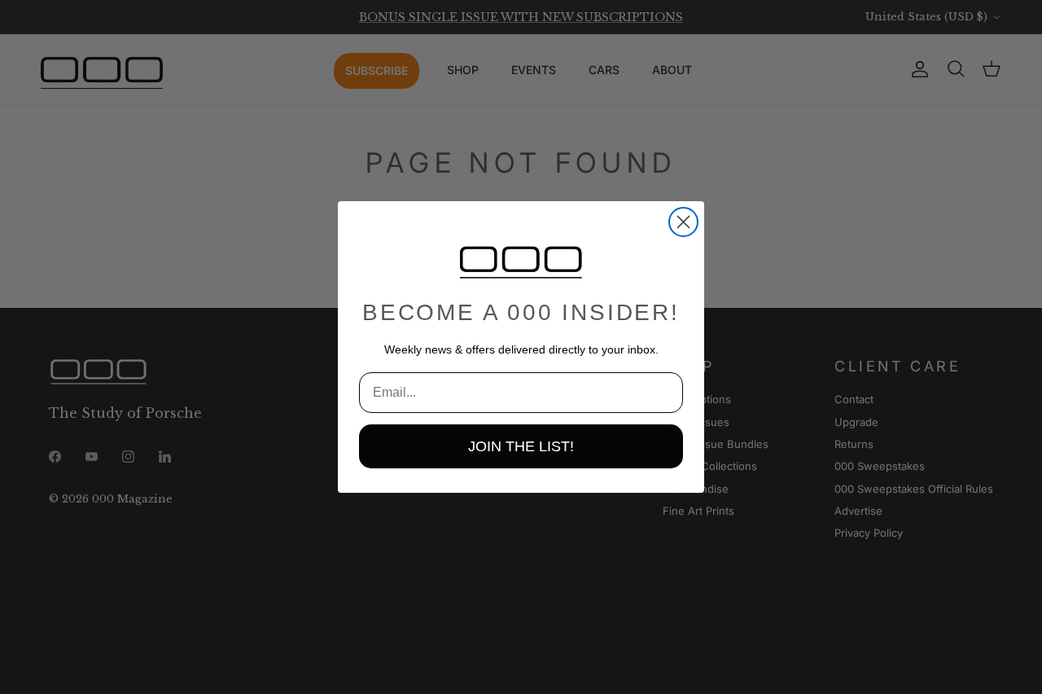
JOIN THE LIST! (521, 446)
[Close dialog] (683, 222)
